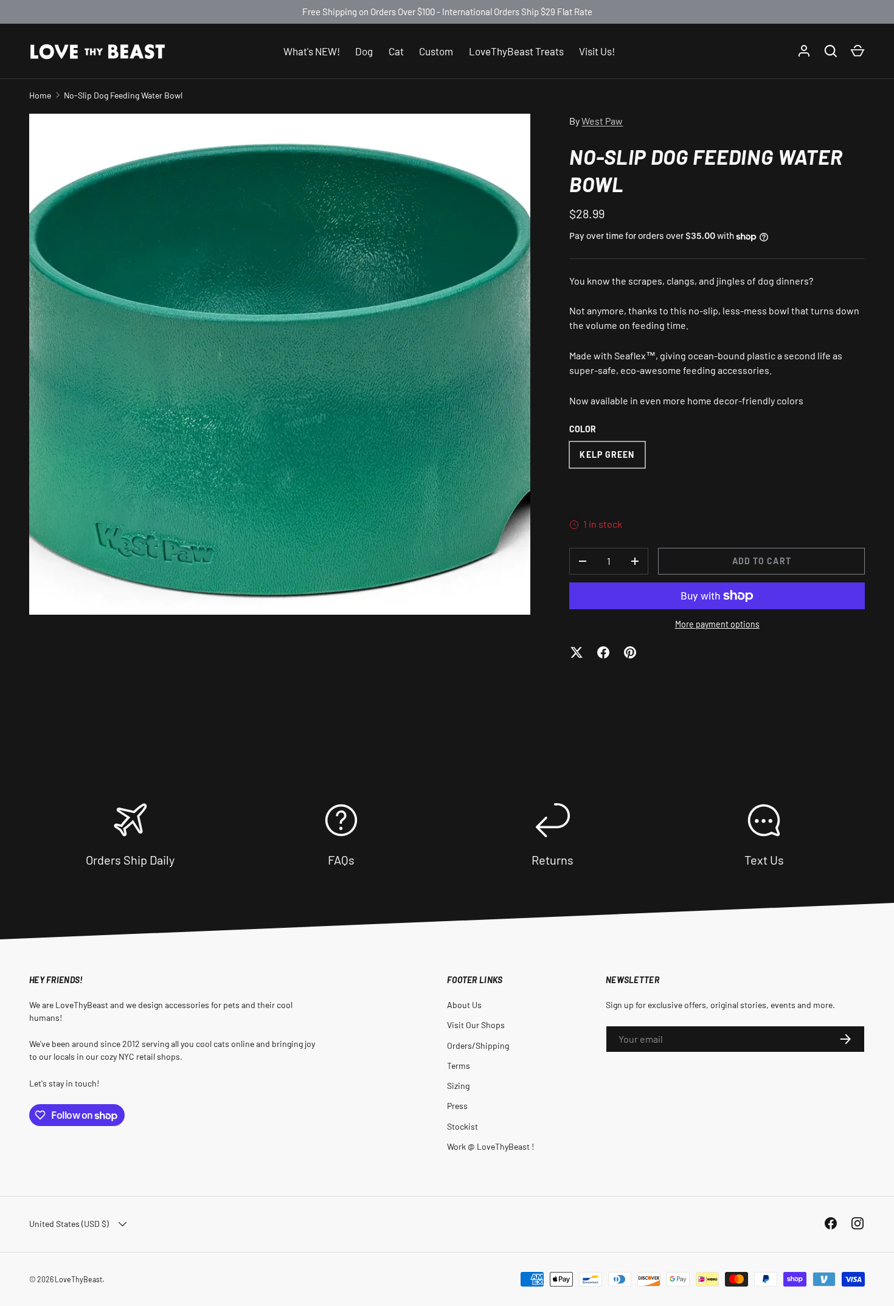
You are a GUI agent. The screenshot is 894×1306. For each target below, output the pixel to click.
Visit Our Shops (476, 1025)
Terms (458, 1065)
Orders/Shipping (478, 1045)
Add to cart (761, 561)
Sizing (458, 1085)
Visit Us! (597, 50)
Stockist (462, 1126)
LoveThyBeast (78, 1279)
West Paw (602, 120)
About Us (464, 1005)
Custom (436, 50)
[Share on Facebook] (603, 652)
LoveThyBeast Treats (516, 50)
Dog (364, 50)
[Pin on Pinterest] (630, 652)
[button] (857, 51)
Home (40, 95)
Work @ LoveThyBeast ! (490, 1146)
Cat (396, 50)
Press (457, 1105)
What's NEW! (311, 50)
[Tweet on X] (576, 652)
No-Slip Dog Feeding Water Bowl (123, 95)
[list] (279, 364)
